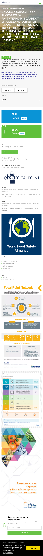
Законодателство (7, 259)
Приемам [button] (33, 548)
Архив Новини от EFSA (17, 8)
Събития (4, 277)
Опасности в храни (8, 263)
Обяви (18, 131)
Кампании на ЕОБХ (8, 280)
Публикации (6, 268)
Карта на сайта (6, 271)
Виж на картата (9, 152)
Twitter (22, 90)
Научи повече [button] (8, 553)
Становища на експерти (9, 261)
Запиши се (24, 532)
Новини (19, 116)
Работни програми (7, 266)
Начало (5, 8)
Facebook (8, 90)
